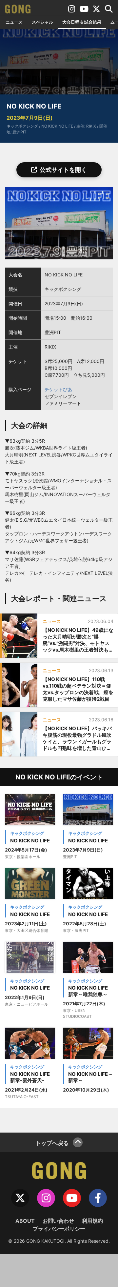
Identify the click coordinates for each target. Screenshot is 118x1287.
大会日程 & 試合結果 (81, 22)
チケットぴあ (58, 389)
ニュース (14, 22)
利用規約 (92, 1220)
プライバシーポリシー (59, 1228)
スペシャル (42, 22)
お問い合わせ (58, 1220)
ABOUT (25, 1220)
